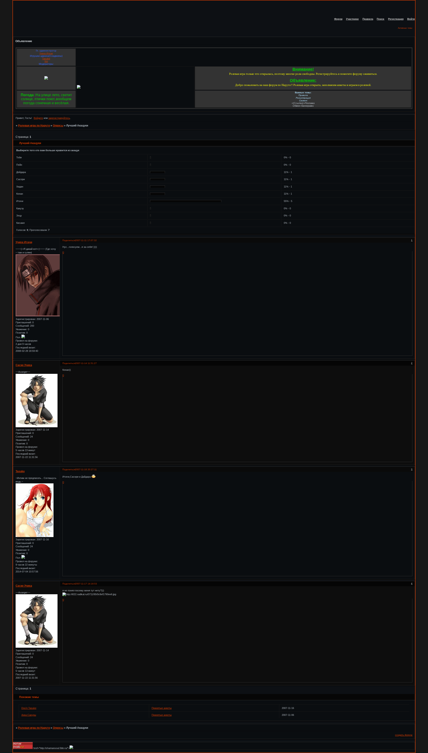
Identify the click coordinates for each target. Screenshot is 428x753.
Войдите (38, 118)
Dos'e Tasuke (28, 708)
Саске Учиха (24, 365)
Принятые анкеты (162, 708)
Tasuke (46, 58)
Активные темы (405, 28)
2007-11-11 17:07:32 (86, 240)
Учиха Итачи (46, 53)
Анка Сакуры (28, 715)
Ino (46, 61)
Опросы (58, 125)
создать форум (403, 735)
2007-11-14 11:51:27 (86, 363)
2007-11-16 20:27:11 (86, 469)
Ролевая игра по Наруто (34, 125)
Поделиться (68, 240)
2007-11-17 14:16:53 (86, 583)
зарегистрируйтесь (59, 118)
